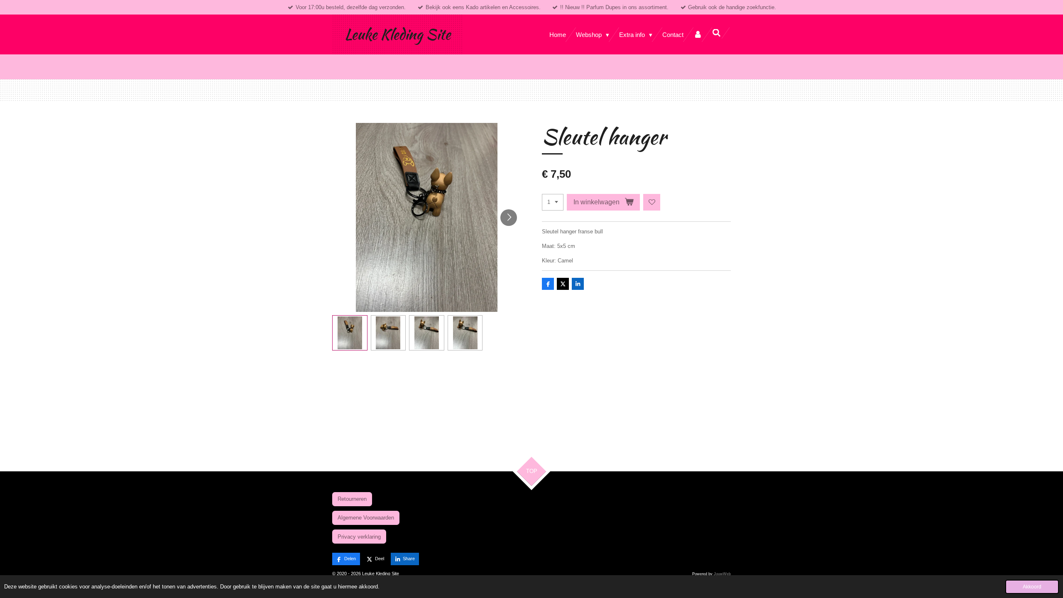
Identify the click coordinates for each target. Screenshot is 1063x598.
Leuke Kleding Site (398, 34)
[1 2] (552, 202)
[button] (349, 332)
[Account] (697, 34)
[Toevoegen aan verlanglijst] (651, 202)
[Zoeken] (716, 33)
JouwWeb (722, 574)
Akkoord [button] (1032, 586)
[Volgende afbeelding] (508, 217)
